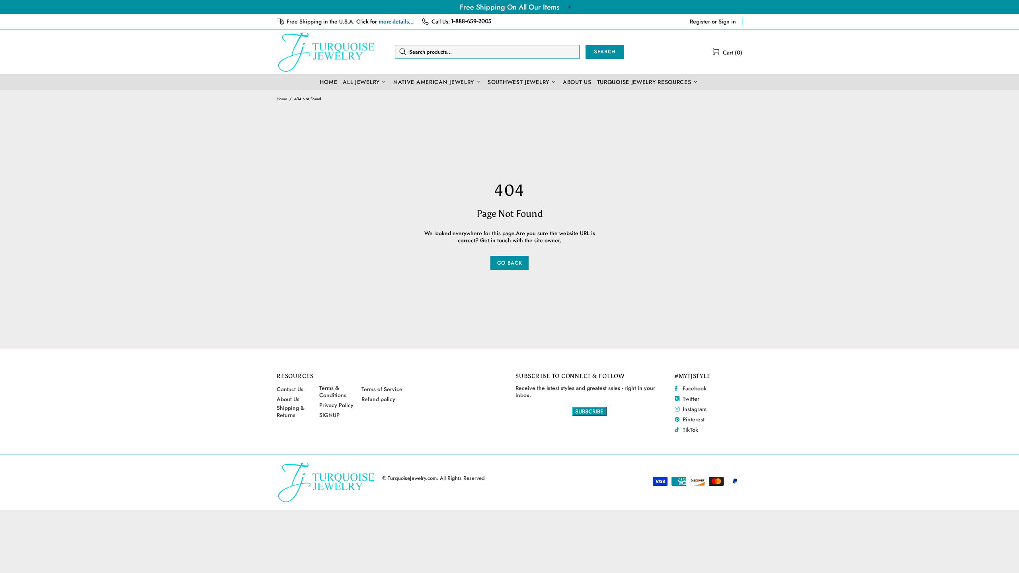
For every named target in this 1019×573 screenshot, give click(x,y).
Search (605, 51)
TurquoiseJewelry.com (326, 51)
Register (700, 21)
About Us (288, 399)
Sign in (727, 21)
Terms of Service (381, 389)
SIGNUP (329, 415)
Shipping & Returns (291, 411)
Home (282, 99)
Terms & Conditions (332, 391)
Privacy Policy (336, 405)
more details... (396, 21)
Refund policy (378, 399)
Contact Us (290, 389)
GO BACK (509, 263)
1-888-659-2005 (471, 21)
